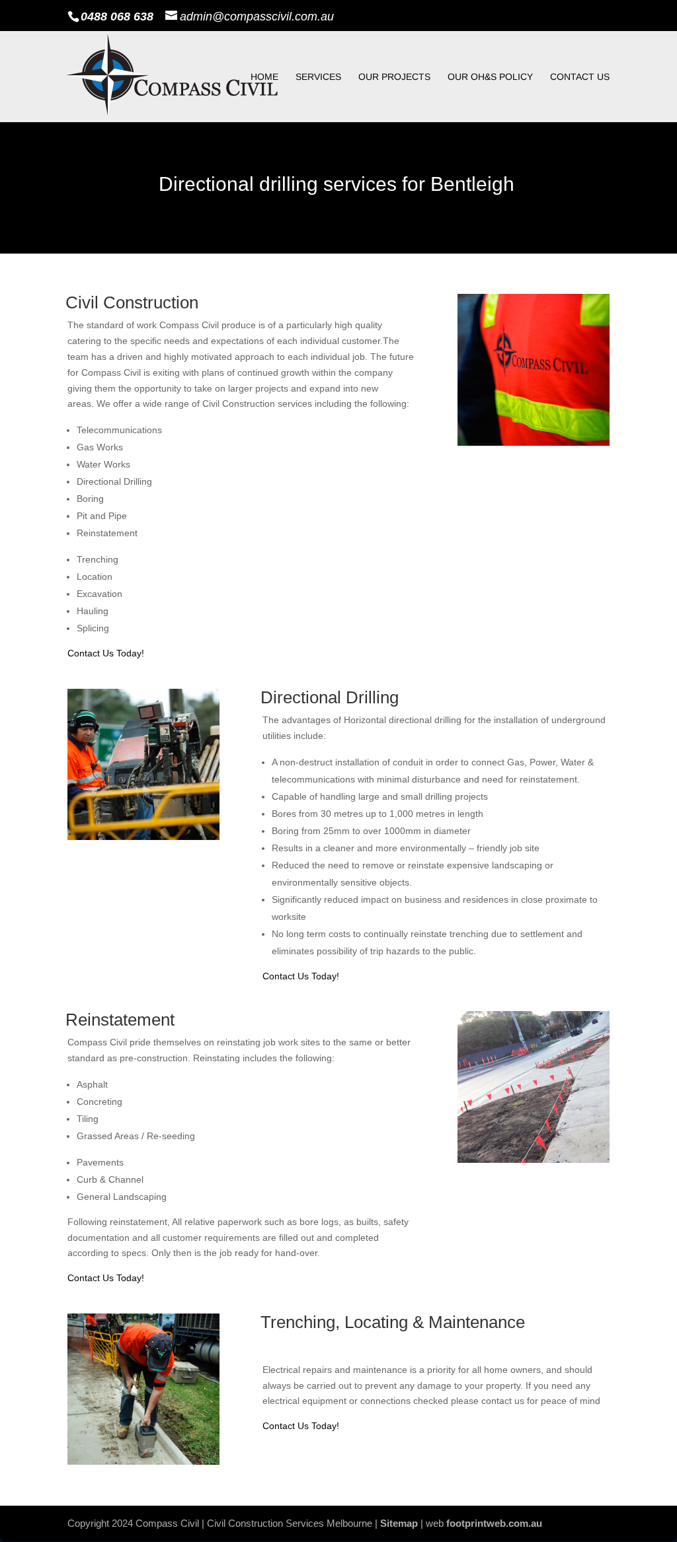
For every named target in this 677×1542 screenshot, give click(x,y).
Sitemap (399, 1523)
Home (264, 77)
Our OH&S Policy (490, 77)
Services (318, 77)
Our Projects (394, 77)
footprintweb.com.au (494, 1523)
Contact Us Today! (105, 653)
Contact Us (580, 77)
